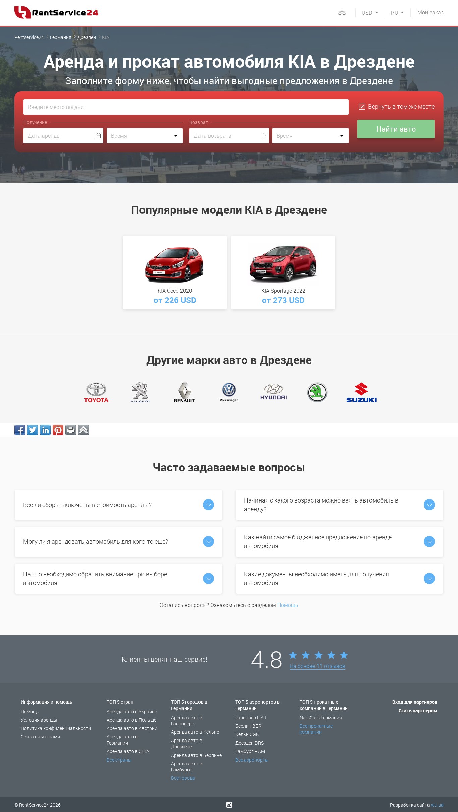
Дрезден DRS (249, 742)
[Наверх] (83, 430)
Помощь (287, 605)
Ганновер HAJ (250, 717)
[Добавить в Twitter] (32, 430)
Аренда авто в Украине (132, 711)
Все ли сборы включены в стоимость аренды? (87, 504)
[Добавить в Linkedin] (45, 430)
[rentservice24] (56, 12)
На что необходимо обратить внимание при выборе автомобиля (95, 578)
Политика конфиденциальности (56, 728)
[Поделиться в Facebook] (19, 430)
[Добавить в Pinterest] (58, 430)
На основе (317, 666)
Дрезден (86, 37)
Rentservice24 (29, 37)
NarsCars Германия (321, 717)
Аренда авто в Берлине (196, 755)
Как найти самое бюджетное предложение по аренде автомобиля (318, 541)
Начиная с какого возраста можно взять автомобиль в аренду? (321, 504)
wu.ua (437, 805)
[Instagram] (229, 804)
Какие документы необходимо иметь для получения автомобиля (316, 578)
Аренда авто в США (128, 751)
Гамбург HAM (250, 751)
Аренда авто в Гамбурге (186, 766)
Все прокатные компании (316, 729)
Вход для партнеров (414, 702)
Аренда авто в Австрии (132, 728)
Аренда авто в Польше (131, 720)
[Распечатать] (70, 430)
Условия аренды (39, 720)
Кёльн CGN (247, 734)
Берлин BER (248, 726)
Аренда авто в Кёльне (195, 732)
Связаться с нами (40, 736)
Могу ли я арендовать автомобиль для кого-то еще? (95, 541)
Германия (60, 37)
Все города (183, 778)
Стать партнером (418, 710)
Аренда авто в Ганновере (186, 720)
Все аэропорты (252, 760)
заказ (430, 12)
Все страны (119, 760)
